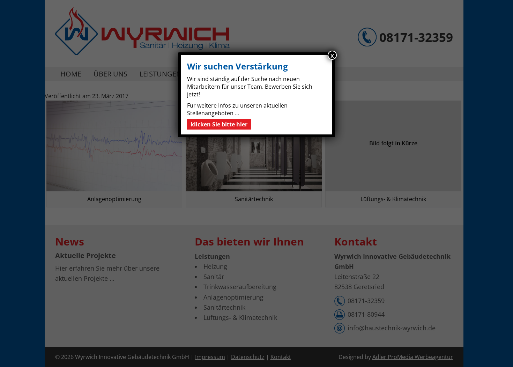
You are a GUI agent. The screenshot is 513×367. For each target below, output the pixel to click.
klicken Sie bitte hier (219, 124)
